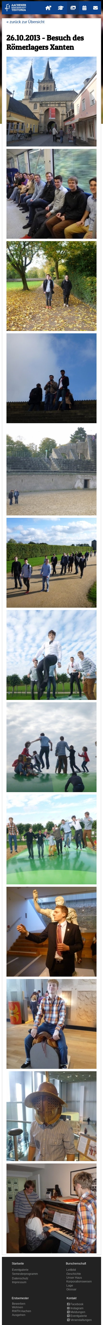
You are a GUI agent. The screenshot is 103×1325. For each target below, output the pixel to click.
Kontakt (71, 1298)
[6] (51, 655)
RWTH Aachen (21, 1311)
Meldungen (77, 1312)
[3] (51, 378)
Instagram (76, 1308)
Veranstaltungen (81, 1320)
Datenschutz (20, 1278)
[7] (51, 747)
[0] (51, 101)
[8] (51, 839)
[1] (51, 194)
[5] (51, 563)
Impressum (19, 1282)
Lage (69, 1285)
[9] (51, 932)
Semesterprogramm (25, 1274)
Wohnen (17, 1307)
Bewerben (18, 1303)
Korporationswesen (79, 1281)
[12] (51, 1208)
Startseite (18, 1263)
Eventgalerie (20, 1269)
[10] (51, 1024)
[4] (51, 470)
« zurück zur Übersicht (25, 22)
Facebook (76, 1304)
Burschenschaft (76, 1263)
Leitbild (71, 1269)
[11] (51, 1116)
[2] (51, 286)
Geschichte (73, 1274)
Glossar (71, 1289)
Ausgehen (18, 1315)
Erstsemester (20, 1298)
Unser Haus (74, 1277)
